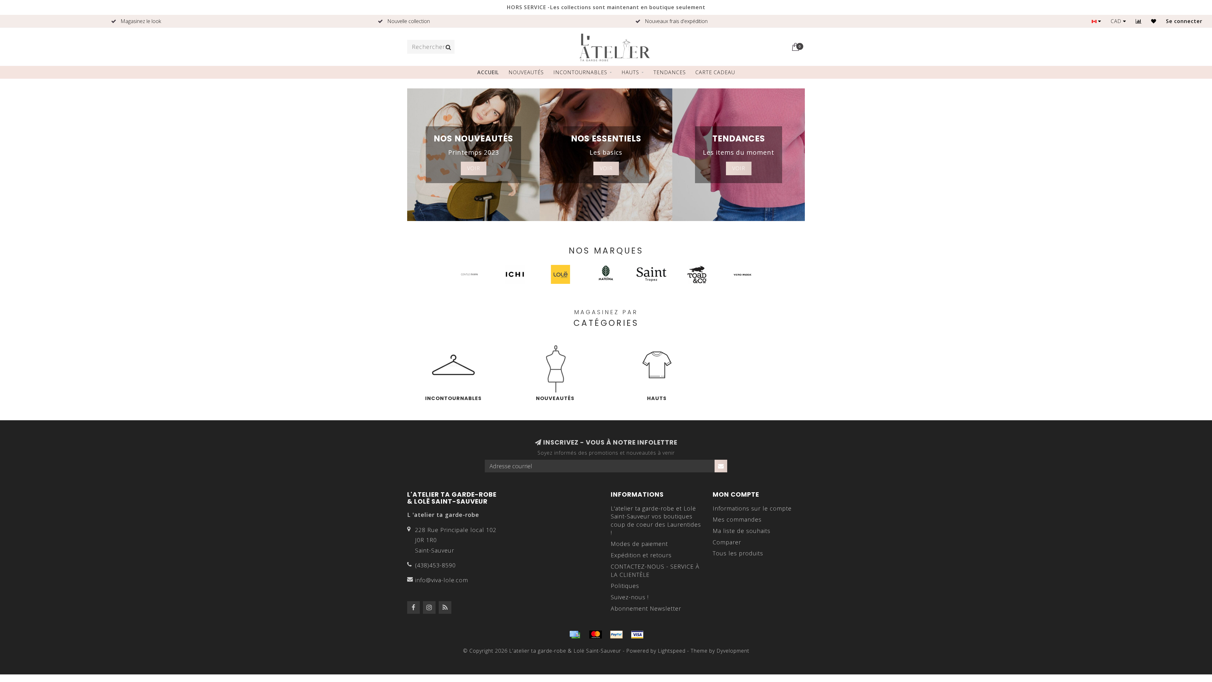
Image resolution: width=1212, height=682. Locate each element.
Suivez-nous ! (630, 597)
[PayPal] (616, 634)
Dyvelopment (732, 650)
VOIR (473, 168)
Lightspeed (672, 650)
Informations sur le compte (752, 508)
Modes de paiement (639, 543)
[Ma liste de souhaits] (1153, 21)
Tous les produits (738, 553)
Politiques (625, 585)
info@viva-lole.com (441, 580)
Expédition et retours (641, 555)
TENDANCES (669, 72)
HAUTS (630, 72)
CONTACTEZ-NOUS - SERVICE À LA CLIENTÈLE (655, 570)
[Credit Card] (575, 634)
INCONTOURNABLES (580, 72)
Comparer (727, 542)
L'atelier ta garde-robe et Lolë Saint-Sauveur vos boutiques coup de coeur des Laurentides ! (656, 520)
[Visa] (637, 634)
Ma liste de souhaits (741, 531)
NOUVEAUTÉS (526, 72)
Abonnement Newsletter (646, 608)
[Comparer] (1139, 21)
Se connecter (1184, 21)
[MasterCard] (595, 634)
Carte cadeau (715, 72)
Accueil (488, 72)
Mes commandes (737, 519)
